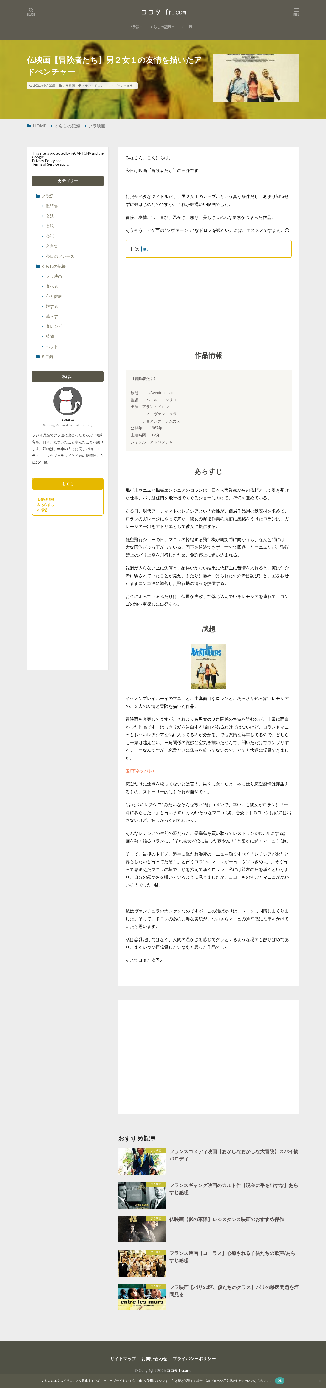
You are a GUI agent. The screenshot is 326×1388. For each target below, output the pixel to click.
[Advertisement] (209, 296)
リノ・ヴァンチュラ (119, 85)
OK (280, 1381)
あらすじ (47, 504)
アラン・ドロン (93, 85)
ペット (52, 346)
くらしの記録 (160, 27)
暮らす (52, 316)
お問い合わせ (154, 1358)
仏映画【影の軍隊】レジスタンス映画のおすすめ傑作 (226, 1219)
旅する (52, 306)
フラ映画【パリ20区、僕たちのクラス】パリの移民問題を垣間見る (234, 1290)
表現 (50, 226)
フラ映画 (69, 85)
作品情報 (47, 499)
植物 (50, 336)
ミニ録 (187, 27)
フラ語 (134, 27)
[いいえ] (320, 1380)
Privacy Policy (43, 160)
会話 (50, 236)
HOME (39, 125)
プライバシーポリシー (194, 1358)
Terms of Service (45, 164)
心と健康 (54, 296)
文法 (50, 216)
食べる (52, 286)
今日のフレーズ (60, 256)
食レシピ (54, 326)
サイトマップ (123, 1358)
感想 (44, 510)
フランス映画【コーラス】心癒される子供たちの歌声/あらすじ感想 (232, 1256)
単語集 (52, 206)
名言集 (52, 246)
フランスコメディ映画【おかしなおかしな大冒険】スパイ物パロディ (233, 1154)
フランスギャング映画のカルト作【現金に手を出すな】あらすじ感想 (233, 1188)
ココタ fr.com (178, 1370)
